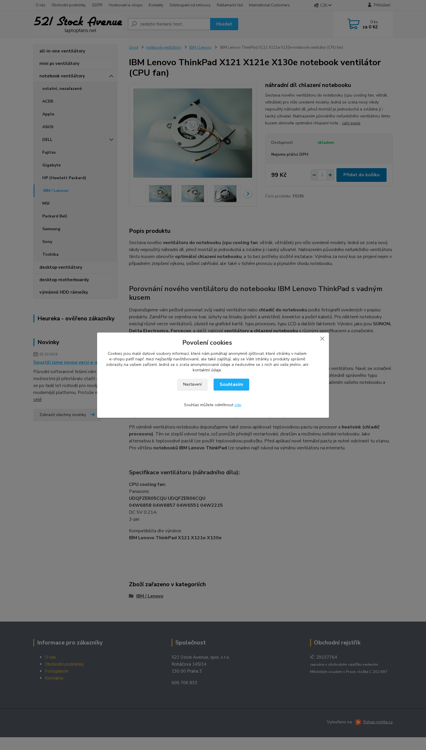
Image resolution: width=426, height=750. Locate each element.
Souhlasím (231, 384)
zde (237, 405)
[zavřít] (322, 338)
